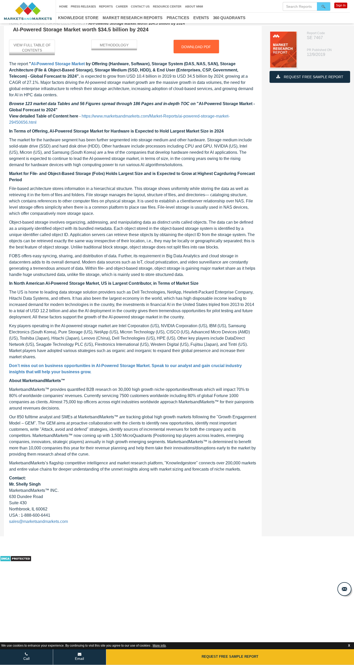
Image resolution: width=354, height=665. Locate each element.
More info (159, 645)
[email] (344, 589)
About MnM (194, 6)
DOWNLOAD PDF (196, 47)
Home (63, 6)
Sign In (341, 5)
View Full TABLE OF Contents (32, 47)
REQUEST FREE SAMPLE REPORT (313, 77)
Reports (106, 6)
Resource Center (167, 6)
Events (201, 18)
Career (122, 6)
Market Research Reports (132, 18)
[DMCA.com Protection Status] (15, 558)
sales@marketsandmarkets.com (38, 521)
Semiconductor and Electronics (54, 23)
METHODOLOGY (114, 45)
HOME (14, 23)
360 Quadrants (229, 18)
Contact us (140, 6)
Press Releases (83, 6)
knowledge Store (78, 18)
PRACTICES (178, 18)
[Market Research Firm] (28, 11)
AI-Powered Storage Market (58, 64)
